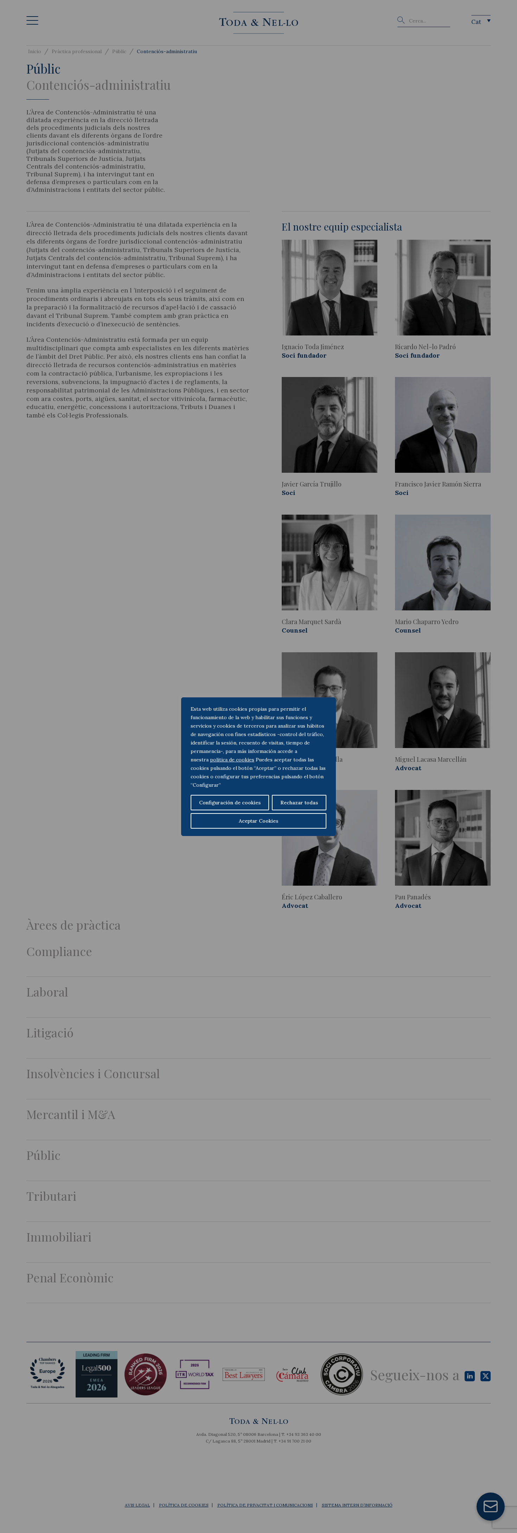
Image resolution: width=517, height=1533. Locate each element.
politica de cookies (232, 759)
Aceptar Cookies (258, 821)
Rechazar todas (299, 802)
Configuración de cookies (230, 802)
